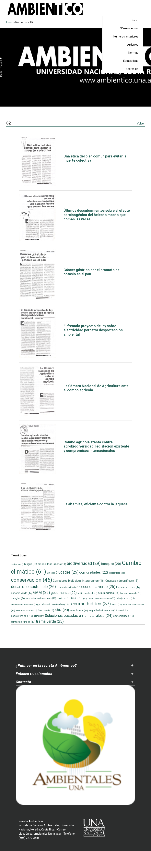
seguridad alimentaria (103, 610)
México (76, 598)
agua (32, 564)
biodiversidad (83, 563)
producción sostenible (54, 604)
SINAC (39, 616)
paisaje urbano (125, 598)
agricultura (18, 564)
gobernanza (64, 593)
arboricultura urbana (52, 564)
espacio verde (21, 593)
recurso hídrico (90, 604)
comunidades (93, 572)
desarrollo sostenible (33, 586)
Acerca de (132, 68)
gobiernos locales (88, 593)
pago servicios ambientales (99, 598)
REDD (117, 604)
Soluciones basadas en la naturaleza (78, 615)
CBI (51, 573)
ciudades (67, 572)
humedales (110, 592)
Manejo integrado (130, 593)
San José (46, 610)
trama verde (50, 621)
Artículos (132, 44)
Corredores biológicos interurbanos (79, 580)
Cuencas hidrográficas (121, 580)
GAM (41, 592)
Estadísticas (130, 60)
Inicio (135, 20)
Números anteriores (125, 36)
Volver (141, 123)
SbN (62, 610)
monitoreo (63, 598)
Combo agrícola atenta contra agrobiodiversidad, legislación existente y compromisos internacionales (96, 446)
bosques (111, 564)
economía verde (98, 586)
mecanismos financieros (41, 598)
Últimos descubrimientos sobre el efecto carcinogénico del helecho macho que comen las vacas (97, 214)
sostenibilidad (123, 615)
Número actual (129, 28)
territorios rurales (23, 621)
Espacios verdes (128, 587)
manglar (18, 598)
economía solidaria (68, 587)
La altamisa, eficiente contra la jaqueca (96, 504)
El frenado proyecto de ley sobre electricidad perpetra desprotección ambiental (93, 330)
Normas (133, 52)
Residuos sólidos (26, 610)
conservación (31, 580)
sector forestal (79, 610)
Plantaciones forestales (24, 604)
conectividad (117, 573)
